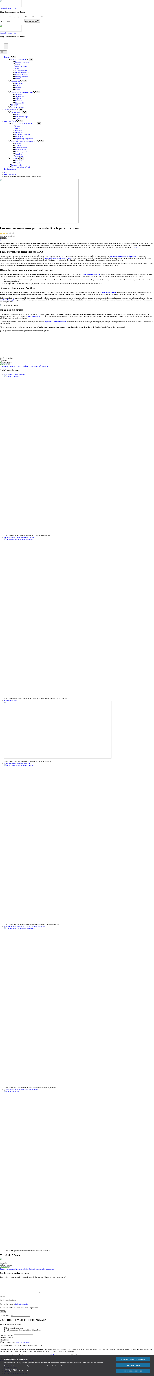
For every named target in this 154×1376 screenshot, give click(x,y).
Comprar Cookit (16, 165)
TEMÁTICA (15, 81)
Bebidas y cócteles (21, 74)
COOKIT (14, 105)
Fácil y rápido (19, 103)
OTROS (14, 158)
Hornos (17, 126)
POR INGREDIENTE (18, 60)
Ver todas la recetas (17, 107)
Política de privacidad (21, 1304)
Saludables (18, 101)
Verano (17, 90)
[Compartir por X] (7, 364)
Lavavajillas (19, 137)
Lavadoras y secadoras (22, 134)
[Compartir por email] (1, 364)
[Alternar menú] (14, 57)
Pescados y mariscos (22, 62)
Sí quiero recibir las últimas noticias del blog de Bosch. (20, 1308)
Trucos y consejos (15, 17)
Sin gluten (18, 94)
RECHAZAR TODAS (133, 1365)
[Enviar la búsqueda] (6, 46)
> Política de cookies (10, 1369)
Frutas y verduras (21, 66)
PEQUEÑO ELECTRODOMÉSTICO (24, 141)
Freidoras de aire (20, 150)
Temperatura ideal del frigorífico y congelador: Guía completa (24, 366)
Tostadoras (18, 154)
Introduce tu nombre (6, 1335)
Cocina (17, 114)
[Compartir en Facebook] (3, 364)
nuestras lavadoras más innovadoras (58, 258)
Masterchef (19, 83)
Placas (17, 128)
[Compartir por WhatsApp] (5, 364)
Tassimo (18, 145)
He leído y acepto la (16, 1342)
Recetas (2, 17)
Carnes (17, 64)
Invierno (18, 88)
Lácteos (17, 79)
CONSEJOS (15, 112)
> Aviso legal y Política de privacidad (16, 1371)
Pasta (17, 68)
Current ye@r (5, 1315)
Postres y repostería (21, 77)
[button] (10, 57)
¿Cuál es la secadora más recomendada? (41, 1269)
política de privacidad (23, 1342)
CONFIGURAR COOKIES (133, 1371)
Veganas (18, 99)
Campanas (18, 130)
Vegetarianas (19, 96)
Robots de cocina (21, 148)
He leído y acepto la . (15, 1304)
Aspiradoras (19, 156)
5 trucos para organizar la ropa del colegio (14, 1269)
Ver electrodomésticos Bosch (20, 167)
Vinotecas (18, 161)
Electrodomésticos (30, 17)
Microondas (19, 132)
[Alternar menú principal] (3, 52)
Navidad (18, 85)
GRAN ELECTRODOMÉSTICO (22, 124)
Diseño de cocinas (46, 17)
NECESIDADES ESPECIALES (22, 92)
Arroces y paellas (21, 70)
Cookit (17, 163)
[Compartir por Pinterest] (9, 364)
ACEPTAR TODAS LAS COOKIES (133, 1359)
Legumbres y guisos (22, 72)
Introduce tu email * (6, 1338)
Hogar (17, 119)
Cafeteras (18, 143)
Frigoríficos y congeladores (24, 139)
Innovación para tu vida (8, 8)
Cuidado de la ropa (21, 117)
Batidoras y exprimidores (23, 152)
